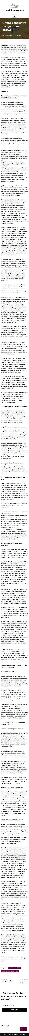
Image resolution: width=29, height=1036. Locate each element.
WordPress (22, 1034)
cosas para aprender (14, 968)
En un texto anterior (7, 71)
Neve (5, 1034)
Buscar (24, 1029)
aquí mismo (9, 417)
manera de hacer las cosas (10, 971)
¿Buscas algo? (5, 1026)
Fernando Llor (8, 35)
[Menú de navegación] (14, 16)
